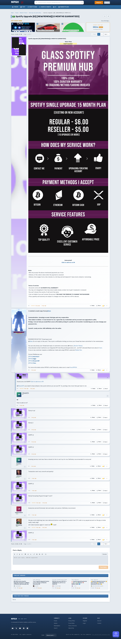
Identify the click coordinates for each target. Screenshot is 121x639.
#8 (29, 454)
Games (55, 623)
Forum (16, 12)
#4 (17, 405)
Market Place (23, 12)
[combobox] (59, 2)
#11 (29, 490)
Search (55, 628)
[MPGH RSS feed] (27, 628)
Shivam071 (21, 386)
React (106, 388)
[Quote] (25, 554)
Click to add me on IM (68, 262)
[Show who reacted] (107, 306)
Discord (99, 620)
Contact (99, 623)
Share (99, 305)
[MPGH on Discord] (12, 628)
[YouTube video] (42, 554)
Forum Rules (71, 623)
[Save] (104, 16)
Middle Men (78, 350)
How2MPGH (73, 367)
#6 (29, 429)
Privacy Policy (71, 620)
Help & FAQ (71, 628)
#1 (28, 305)
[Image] (37, 554)
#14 (29, 527)
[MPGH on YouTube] (20, 628)
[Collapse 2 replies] (14, 390)
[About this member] (25, 59)
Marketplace (57, 625)
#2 (28, 370)
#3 (17, 388)
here (100, 348)
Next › (107, 34)
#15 (29, 539)
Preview (105, 554)
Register (98, 2)
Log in (107, 2)
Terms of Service (72, 625)
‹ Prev (94, 34)
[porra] (22, 2)
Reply (93, 305)
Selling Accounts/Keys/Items (35, 12)
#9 (28, 466)
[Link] (34, 554)
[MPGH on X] (16, 628)
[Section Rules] (78, 345)
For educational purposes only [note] (101, 634)
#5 (29, 417)
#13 (29, 514)
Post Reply (103, 567)
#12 (29, 502)
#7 (29, 441)
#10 (29, 478)
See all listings (105, 20)
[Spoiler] (39, 554)
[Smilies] (45, 554)
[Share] (108, 16)
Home (12, 12)
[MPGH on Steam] (23, 628)
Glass (49, 311)
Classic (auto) (50, 635)
